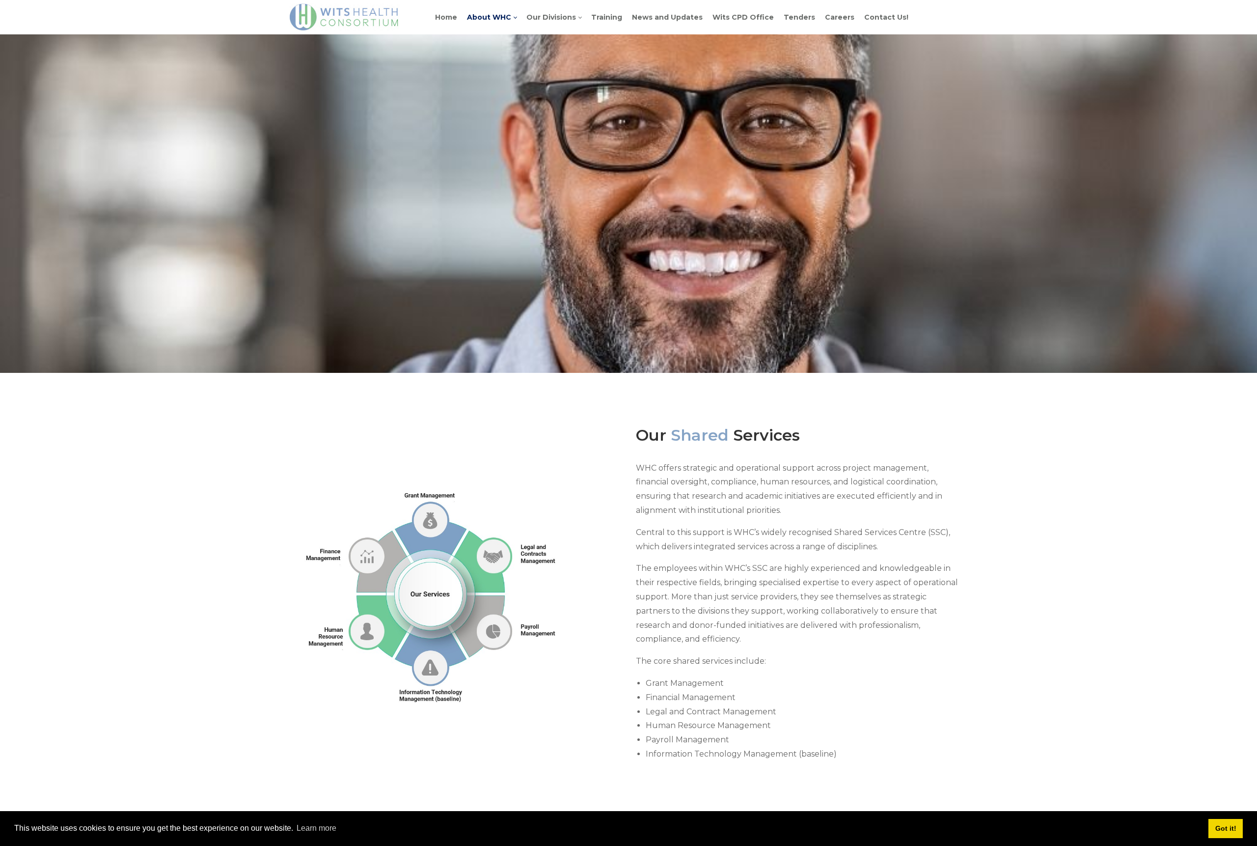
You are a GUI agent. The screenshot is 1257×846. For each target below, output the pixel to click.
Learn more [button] (316, 828)
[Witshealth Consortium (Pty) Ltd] (345, 17)
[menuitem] (446, 17)
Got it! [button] (1225, 828)
